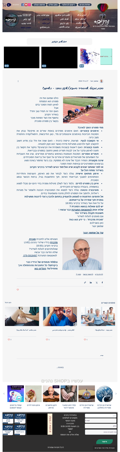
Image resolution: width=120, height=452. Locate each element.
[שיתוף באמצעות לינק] (85, 282)
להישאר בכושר (88, 274)
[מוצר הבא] (4, 391)
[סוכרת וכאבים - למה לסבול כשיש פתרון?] (22, 316)
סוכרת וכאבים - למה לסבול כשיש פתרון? (26, 330)
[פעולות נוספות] (18, 81)
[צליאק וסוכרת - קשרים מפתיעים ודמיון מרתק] (60, 316)
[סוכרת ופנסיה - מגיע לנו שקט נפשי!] (98, 316)
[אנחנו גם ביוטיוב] (26, 4)
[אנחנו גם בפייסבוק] (22, 4)
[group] (60, 395)
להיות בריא (99, 274)
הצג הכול (8, 302)
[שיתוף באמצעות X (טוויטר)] (96, 282)
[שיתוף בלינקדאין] (91, 282)
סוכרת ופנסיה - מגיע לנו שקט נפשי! (103, 330)
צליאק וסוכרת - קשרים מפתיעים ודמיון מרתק (63, 330)
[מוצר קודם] (116, 391)
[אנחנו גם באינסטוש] (29, 4)
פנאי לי (78, 274)
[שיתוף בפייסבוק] (102, 282)
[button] (26, 27)
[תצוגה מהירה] (104, 392)
